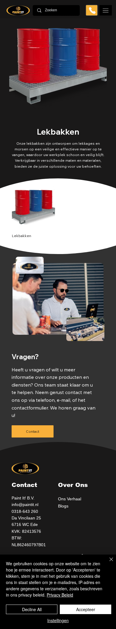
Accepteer (85, 609)
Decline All (32, 609)
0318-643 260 (25, 511)
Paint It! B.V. (24, 498)
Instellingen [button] (58, 620)
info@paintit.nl (25, 504)
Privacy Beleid (60, 595)
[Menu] (105, 10)
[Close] (108, 563)
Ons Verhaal (69, 498)
